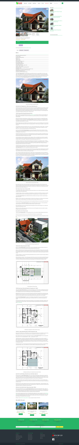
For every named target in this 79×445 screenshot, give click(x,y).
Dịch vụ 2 (41, 438)
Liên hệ (51, 3)
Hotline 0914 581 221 (20, 0)
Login (56, 0)
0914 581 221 (58, 435)
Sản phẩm (34, 3)
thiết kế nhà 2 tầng (32, 114)
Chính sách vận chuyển (19, 437)
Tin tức (42, 3)
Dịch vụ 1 (41, 437)
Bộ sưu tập (47, 3)
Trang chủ (25, 3)
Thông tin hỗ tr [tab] (26, 50)
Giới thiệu (29, 3)
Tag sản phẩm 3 (30, 438)
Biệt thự (20, 6)
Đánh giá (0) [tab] (21, 50)
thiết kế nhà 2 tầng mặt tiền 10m (24, 397)
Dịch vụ (39, 3)
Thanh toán (17, 439)
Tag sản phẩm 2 (30, 437)
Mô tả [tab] (17, 50)
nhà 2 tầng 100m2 (19, 302)
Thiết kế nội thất (42, 434)
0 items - (61, 0)
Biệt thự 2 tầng (29, 47)
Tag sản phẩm (30, 434)
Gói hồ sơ (18, 41)
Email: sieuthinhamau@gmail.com (28, 0)
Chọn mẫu (20, 45)
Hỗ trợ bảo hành (18, 438)
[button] (47, 9)
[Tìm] (62, 3)
